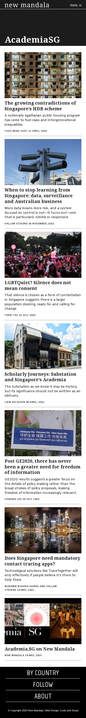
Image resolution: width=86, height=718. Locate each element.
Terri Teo (11, 315)
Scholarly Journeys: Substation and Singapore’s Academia (40, 377)
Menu (74, 5)
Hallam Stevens (16, 223)
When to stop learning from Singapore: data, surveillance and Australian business (39, 195)
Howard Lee (13, 499)
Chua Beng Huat (16, 131)
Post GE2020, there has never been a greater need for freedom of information (42, 467)
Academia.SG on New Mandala (40, 649)
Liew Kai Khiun (15, 402)
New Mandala (14, 655)
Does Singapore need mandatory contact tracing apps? (42, 561)
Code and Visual (69, 710)
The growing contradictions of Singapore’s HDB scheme (40, 105)
